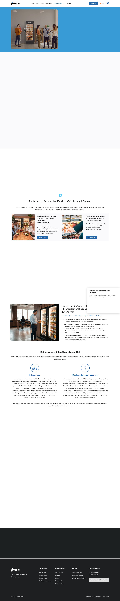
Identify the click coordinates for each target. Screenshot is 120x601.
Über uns (69, 3)
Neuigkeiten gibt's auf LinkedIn (99, 579)
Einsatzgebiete (58, 3)
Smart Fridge (35, 3)
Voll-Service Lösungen (46, 3)
